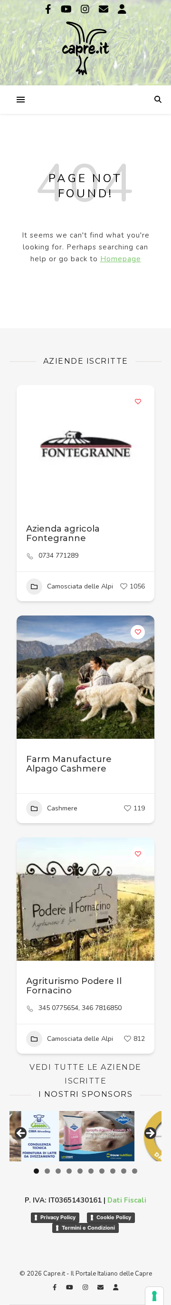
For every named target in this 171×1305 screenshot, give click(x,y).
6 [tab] (91, 1171)
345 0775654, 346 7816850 (80, 1008)
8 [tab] (112, 1171)
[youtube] (67, 9)
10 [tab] (134, 1171)
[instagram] (86, 9)
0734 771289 (58, 555)
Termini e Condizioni (88, 1227)
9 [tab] (123, 1171)
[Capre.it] (86, 42)
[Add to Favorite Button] (138, 402)
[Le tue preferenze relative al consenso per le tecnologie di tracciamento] (154, 1296)
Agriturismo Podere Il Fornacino (74, 986)
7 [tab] (101, 1171)
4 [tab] (69, 1171)
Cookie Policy (113, 1217)
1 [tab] (36, 1171)
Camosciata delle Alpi (80, 586)
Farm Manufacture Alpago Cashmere (69, 764)
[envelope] (105, 9)
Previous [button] (21, 1134)
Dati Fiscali (126, 1200)
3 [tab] (58, 1171)
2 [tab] (47, 1171)
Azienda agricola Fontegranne (63, 533)
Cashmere (62, 808)
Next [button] (149, 1134)
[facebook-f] (49, 9)
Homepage (120, 259)
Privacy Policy (58, 1217)
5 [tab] (80, 1171)
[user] (122, 9)
